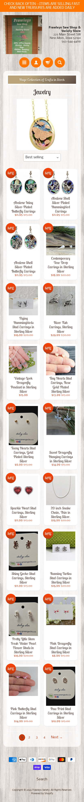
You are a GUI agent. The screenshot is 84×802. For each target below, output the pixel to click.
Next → (57, 737)
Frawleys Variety (41, 790)
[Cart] (48, 62)
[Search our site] (60, 62)
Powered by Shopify (42, 793)
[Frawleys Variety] (22, 34)
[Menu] (24, 62)
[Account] (36, 62)
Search (42, 779)
